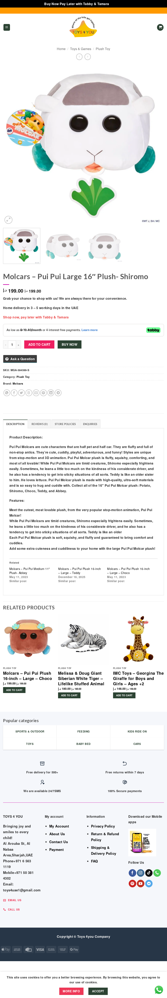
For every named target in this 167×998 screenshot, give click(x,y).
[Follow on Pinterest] (132, 883)
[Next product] (79, 57)
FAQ (94, 861)
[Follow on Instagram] (140, 873)
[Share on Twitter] (21, 392)
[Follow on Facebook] (132, 873)
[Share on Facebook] (14, 392)
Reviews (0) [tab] (40, 424)
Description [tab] (15, 424)
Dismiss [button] (116, 3)
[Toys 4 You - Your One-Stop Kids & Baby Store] (83, 27)
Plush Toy (103, 48)
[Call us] (157, 873)
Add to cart (39, 344)
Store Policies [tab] (65, 424)
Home (61, 48)
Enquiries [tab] (90, 424)
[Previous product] (88, 57)
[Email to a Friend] (36, 392)
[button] (6, 27)
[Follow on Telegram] (149, 883)
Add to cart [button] (14, 690)
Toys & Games (80, 48)
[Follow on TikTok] (149, 873)
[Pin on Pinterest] (43, 392)
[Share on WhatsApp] (6, 392)
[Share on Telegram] (58, 392)
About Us (57, 833)
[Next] (155, 144)
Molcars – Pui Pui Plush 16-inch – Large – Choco (128, 571)
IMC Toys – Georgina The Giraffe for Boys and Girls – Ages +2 (138, 678)
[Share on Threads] (28, 392)
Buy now (69, 344)
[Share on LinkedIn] (50, 392)
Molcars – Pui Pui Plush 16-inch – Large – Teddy (79, 571)
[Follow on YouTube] (140, 883)
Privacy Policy (103, 826)
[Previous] (11, 144)
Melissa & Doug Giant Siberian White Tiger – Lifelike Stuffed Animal (81, 678)
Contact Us (58, 841)
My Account (59, 826)
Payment (56, 849)
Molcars (18, 383)
